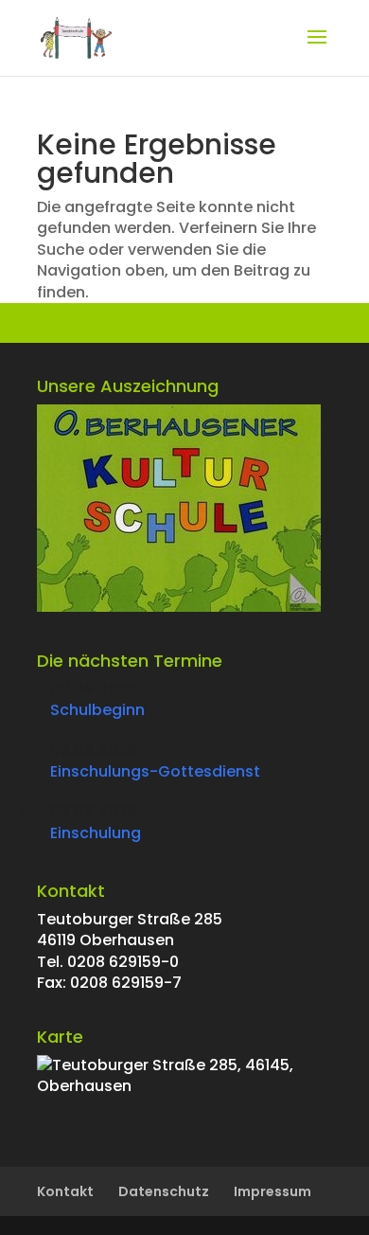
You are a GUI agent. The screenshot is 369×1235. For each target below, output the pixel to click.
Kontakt (65, 1191)
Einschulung (95, 833)
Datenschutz (163, 1191)
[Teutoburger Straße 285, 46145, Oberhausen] (184, 1086)
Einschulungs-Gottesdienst (155, 771)
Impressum (272, 1191)
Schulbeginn (97, 710)
